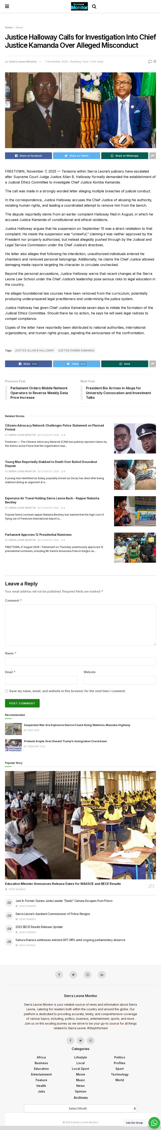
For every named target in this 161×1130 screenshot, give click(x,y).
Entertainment (41, 1074)
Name (11, 653)
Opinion (80, 1091)
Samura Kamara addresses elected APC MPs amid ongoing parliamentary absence (70, 940)
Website (90, 672)
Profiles (119, 1063)
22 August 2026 (49, 435)
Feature (41, 1080)
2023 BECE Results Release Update (39, 927)
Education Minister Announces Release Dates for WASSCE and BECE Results (63, 884)
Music (80, 1080)
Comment (13, 600)
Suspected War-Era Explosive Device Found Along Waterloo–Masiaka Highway (77, 725)
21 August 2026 (49, 508)
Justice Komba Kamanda (76, 350)
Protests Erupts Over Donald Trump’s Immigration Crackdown (66, 741)
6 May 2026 (32, 730)
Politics (119, 1057)
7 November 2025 (56, 61)
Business (41, 1063)
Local (81, 1063)
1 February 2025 (35, 746)
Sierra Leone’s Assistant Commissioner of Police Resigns (53, 914)
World (119, 1080)
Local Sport (80, 1068)
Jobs (41, 1091)
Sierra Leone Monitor (23, 61)
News (19, 27)
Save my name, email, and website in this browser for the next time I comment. (67, 691)
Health (41, 1085)
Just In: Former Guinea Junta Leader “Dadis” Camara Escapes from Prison (64, 901)
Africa (41, 1057)
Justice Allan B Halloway (34, 350)
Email (10, 672)
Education (41, 1068)
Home (9, 27)
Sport (120, 1068)
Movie (80, 1074)
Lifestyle (80, 1057)
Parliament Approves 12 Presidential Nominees (38, 534)
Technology (120, 1074)
